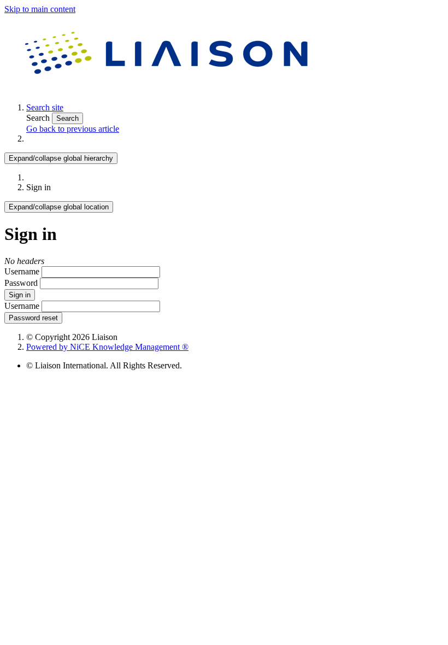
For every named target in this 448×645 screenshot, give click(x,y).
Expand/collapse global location (59, 207)
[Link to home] (168, 88)
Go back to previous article (72, 128)
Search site (44, 107)
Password (21, 283)
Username (21, 271)
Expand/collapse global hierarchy (61, 158)
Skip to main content (39, 9)
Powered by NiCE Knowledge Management (107, 346)
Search (39, 117)
